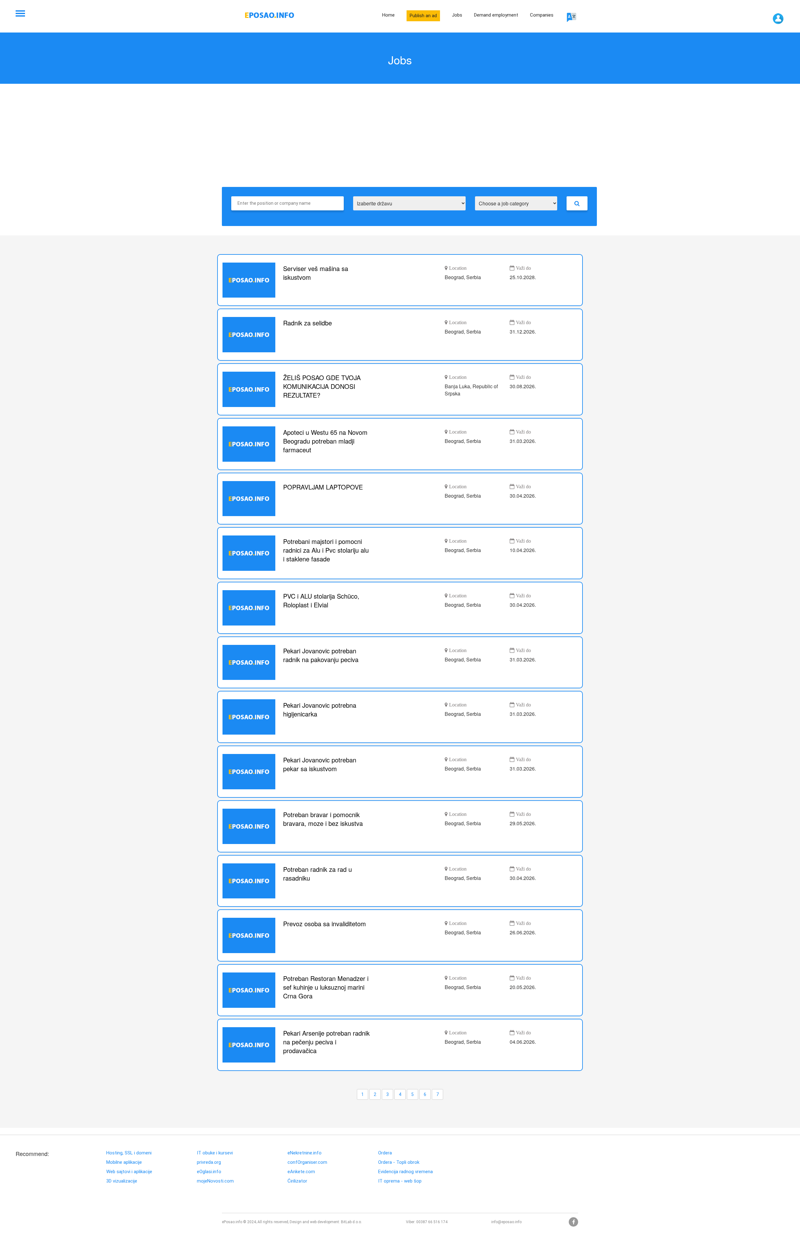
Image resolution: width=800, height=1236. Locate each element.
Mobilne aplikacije (124, 1162)
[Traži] (577, 203)
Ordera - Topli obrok (398, 1162)
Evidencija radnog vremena (405, 1171)
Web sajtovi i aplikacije (129, 1171)
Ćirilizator (297, 1181)
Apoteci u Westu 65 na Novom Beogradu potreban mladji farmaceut (325, 441)
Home (388, 15)
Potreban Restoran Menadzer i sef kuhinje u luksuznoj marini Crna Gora (325, 987)
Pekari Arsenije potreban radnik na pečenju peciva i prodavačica (326, 1042)
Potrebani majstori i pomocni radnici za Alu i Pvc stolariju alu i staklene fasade (326, 550)
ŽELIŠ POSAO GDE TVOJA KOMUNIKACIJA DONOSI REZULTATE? (322, 386)
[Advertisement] (400, 140)
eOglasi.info (209, 1171)
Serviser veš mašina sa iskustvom (315, 273)
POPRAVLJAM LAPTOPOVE (323, 487)
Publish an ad (423, 15)
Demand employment (496, 15)
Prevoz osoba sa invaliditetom (324, 923)
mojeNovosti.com (215, 1181)
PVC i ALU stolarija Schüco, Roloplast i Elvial (321, 600)
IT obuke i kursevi (215, 1153)
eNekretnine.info (305, 1153)
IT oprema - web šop (400, 1181)
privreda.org (209, 1162)
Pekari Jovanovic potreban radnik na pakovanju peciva (320, 655)
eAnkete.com (301, 1171)
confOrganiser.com (307, 1162)
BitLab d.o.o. (351, 1222)
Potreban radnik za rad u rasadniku (317, 873)
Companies (541, 15)
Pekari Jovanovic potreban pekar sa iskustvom (319, 764)
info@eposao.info (506, 1222)
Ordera (385, 1153)
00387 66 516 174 (432, 1222)
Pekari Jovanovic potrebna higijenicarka (319, 709)
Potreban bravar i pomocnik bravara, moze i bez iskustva (323, 819)
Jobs (457, 15)
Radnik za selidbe (307, 323)
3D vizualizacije (121, 1181)
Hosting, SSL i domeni (129, 1153)
